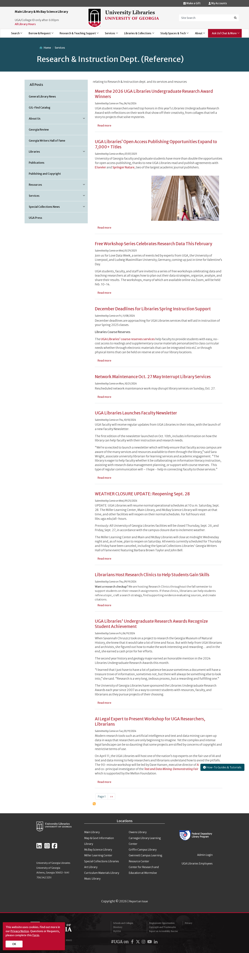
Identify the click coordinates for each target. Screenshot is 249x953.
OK (14, 944)
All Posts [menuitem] (36, 85)
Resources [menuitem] (33, 186)
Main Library (92, 832)
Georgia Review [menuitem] (39, 129)
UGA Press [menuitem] (35, 217)
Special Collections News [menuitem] (42, 208)
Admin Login (205, 855)
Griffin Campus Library (143, 849)
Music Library (92, 878)
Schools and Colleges (123, 923)
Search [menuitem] (13, 34)
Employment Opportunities (161, 923)
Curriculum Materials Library (101, 872)
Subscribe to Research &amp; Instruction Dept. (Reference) (94, 803)
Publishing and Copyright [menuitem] (45, 173)
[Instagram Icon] (47, 847)
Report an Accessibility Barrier (163, 931)
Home (47, 47)
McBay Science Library (98, 849)
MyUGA (117, 931)
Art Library (90, 867)
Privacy (188, 923)
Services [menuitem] (108, 34)
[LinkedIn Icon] (39, 847)
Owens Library (138, 832)
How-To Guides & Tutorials (223, 767)
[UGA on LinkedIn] (155, 941)
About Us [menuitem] (32, 120)
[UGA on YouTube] (150, 941)
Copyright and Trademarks (162, 927)
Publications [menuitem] (36, 162)
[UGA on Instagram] (144, 941)
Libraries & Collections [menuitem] (136, 34)
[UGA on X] (138, 941)
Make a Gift (193, 3)
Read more (104, 125)
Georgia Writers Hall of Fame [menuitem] (47, 140)
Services (60, 47)
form (35, 935)
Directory (117, 927)
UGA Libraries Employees (197, 863)
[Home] (123, 17)
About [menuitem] (196, 34)
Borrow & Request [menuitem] (38, 34)
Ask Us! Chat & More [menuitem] (222, 34)
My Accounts (219, 3)
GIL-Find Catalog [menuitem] (39, 107)
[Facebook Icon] (54, 847)
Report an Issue (138, 901)
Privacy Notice (20, 931)
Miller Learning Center (98, 855)
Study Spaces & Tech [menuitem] (171, 34)
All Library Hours (25, 24)
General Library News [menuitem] (42, 96)
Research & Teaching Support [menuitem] (76, 34)
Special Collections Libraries (101, 861)
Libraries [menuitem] (32, 153)
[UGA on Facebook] (133, 941)
